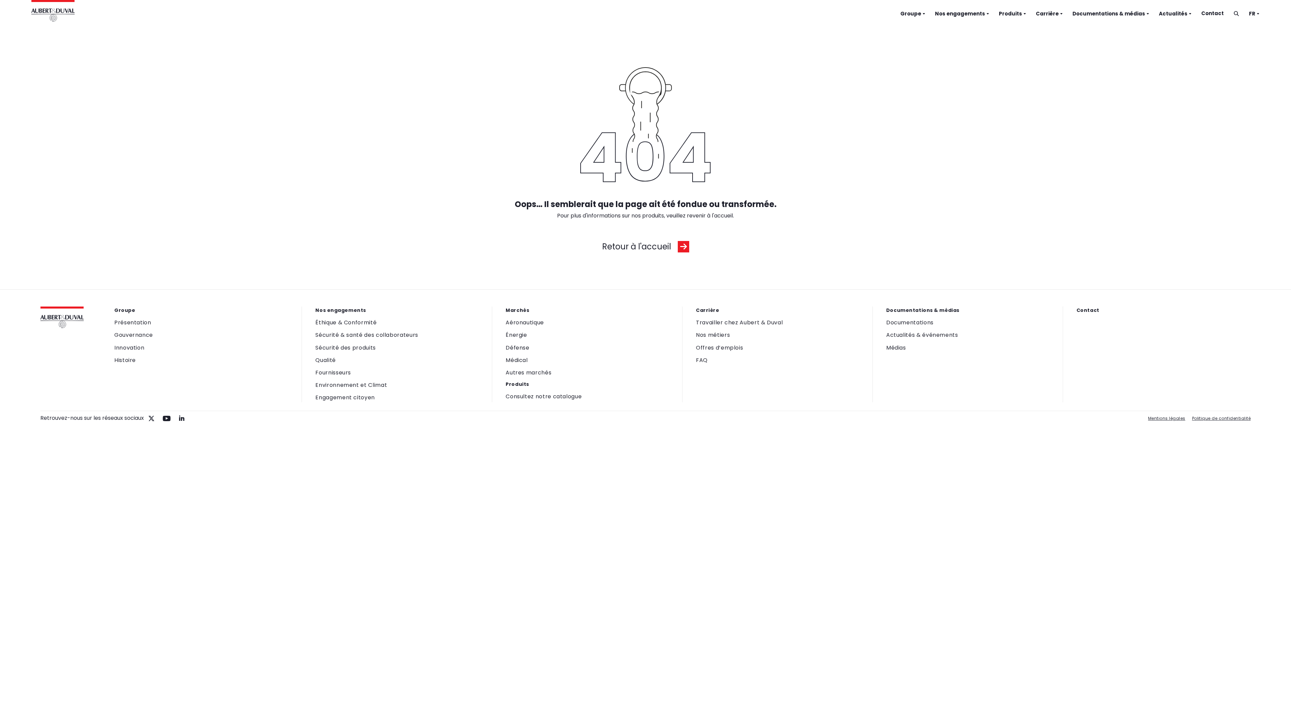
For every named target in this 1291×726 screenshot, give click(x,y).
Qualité (325, 360)
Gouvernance (133, 335)
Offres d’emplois (719, 348)
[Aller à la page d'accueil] (53, 12)
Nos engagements (960, 13)
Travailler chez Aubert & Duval (739, 322)
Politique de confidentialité (1221, 418)
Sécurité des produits (345, 348)
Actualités (1173, 13)
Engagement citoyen (345, 397)
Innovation (129, 348)
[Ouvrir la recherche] (1236, 13)
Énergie (516, 335)
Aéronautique (525, 322)
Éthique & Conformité (346, 322)
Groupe (910, 13)
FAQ (702, 360)
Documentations (910, 322)
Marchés (517, 310)
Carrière (1047, 13)
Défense (517, 348)
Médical (516, 360)
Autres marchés (528, 372)
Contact (1212, 13)
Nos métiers (713, 335)
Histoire (125, 360)
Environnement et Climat (351, 385)
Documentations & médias (1108, 13)
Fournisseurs (333, 372)
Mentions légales (1166, 418)
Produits (1010, 13)
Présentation (132, 322)
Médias (896, 348)
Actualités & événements (922, 335)
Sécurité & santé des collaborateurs (366, 335)
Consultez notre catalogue (544, 396)
